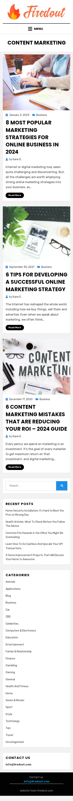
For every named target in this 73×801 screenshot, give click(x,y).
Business (41, 115)
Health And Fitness (17, 686)
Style (9, 714)
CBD (8, 616)
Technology (13, 721)
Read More (14, 195)
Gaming (10, 672)
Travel (9, 735)
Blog (8, 595)
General (10, 679)
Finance (10, 658)
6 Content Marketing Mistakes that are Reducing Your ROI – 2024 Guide (36, 418)
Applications (13, 589)
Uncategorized (15, 742)
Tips (8, 728)
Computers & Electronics (21, 630)
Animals (10, 581)
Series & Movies (15, 700)
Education (12, 637)
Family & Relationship (19, 651)
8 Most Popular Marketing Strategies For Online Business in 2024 (32, 137)
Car (8, 609)
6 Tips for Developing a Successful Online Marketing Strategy (36, 282)
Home (9, 693)
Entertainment (15, 644)
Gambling (11, 665)
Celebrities (12, 623)
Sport (9, 707)
